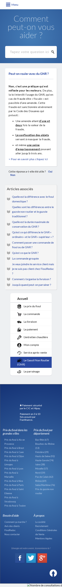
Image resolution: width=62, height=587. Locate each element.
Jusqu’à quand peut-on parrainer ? (31, 284)
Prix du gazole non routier (44, 491)
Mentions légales (43, 538)
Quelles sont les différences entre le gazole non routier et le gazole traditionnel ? (33, 211)
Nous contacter (12, 534)
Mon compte (31, 344)
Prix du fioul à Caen (14, 452)
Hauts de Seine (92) (45, 456)
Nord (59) (40, 472)
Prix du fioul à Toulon (15, 505)
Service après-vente (35, 352)
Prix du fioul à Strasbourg (11, 499)
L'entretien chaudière (35, 337)
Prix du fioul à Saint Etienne (14, 491)
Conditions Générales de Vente (46, 532)
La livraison (30, 321)
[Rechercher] (53, 52)
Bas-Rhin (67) (42, 439)
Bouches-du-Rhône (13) (44, 445)
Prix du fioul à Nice (13, 481)
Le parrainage (31, 371)
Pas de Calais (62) (44, 476)
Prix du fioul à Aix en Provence (14, 441)
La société (40, 522)
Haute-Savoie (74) (44, 460)
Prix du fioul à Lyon (13, 468)
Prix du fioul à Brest (14, 448)
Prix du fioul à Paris (14, 485)
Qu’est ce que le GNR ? (25, 252)
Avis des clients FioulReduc (12, 528)
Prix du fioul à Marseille (11, 474)
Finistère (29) (42, 452)
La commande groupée (25, 258)
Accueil (22, 299)
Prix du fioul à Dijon (14, 456)
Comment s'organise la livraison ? (31, 279)
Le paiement (30, 329)
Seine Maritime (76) (45, 485)
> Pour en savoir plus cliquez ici (28, 159)
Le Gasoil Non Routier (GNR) (33, 362)
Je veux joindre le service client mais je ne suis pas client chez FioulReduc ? (33, 268)
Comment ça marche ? (15, 522)
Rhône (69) (40, 481)
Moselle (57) (41, 468)
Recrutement (41, 526)
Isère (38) (40, 464)
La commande (31, 313)
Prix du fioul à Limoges (11, 462)
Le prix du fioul (32, 306)
